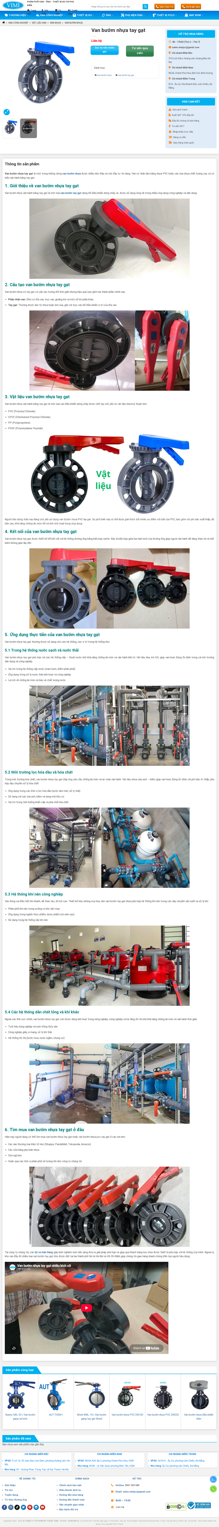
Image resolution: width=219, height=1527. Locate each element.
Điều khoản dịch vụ (70, 1490)
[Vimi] (13, 5)
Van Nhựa (55, 23)
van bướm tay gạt (70, 193)
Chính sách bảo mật (70, 1485)
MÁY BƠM (195, 15)
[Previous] (8, 72)
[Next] (84, 72)
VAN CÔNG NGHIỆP (18, 23)
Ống (108, 15)
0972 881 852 (193, 7)
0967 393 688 (132, 1485)
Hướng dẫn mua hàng (71, 1495)
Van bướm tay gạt (126, 75)
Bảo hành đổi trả (68, 1509)
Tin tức (9, 1490)
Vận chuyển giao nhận (71, 1504)
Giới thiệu (10, 1485)
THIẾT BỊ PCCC (166, 15)
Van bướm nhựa (74, 23)
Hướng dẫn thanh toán (72, 1499)
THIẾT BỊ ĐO (84, 15)
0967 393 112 (166, 7)
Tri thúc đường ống (16, 1499)
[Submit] (145, 6)
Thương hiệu (17, 15)
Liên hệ (120, 1507)
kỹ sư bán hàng (44, 1252)
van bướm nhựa (71, 173)
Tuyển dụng (11, 1495)
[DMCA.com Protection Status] (176, 1506)
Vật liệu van (39, 23)
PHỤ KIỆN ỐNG (134, 15)
